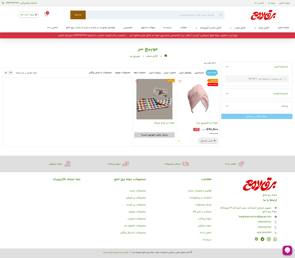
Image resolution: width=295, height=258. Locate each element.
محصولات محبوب (137, 218)
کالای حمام (264, 28)
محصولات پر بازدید (136, 204)
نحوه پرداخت (204, 218)
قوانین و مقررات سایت (199, 190)
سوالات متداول (148, 27)
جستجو (78, 14)
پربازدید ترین (155, 72)
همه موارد (211, 72)
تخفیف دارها (140, 72)
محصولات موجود (122, 72)
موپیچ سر (135, 56)
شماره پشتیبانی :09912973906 (21, 3)
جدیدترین (199, 72)
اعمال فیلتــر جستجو (256, 116)
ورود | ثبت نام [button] (27, 14)
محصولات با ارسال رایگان (100, 72)
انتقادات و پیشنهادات (200, 197)
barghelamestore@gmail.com (255, 216)
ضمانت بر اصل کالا (202, 211)
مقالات (183, 27)
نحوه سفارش (204, 225)
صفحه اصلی (284, 3)
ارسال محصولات (203, 204)
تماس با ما (259, 3)
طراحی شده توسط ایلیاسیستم (115, 252)
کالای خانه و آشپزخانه (210, 28)
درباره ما (271, 3)
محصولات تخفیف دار (135, 225)
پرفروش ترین (185, 72)
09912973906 (264, 222)
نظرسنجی (128, 27)
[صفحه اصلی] (250, 15)
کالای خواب (240, 28)
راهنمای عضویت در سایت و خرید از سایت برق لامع (90, 27)
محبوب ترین (170, 72)
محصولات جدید (138, 190)
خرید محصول (207, 140)
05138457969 (264, 232)
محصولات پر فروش (136, 197)
